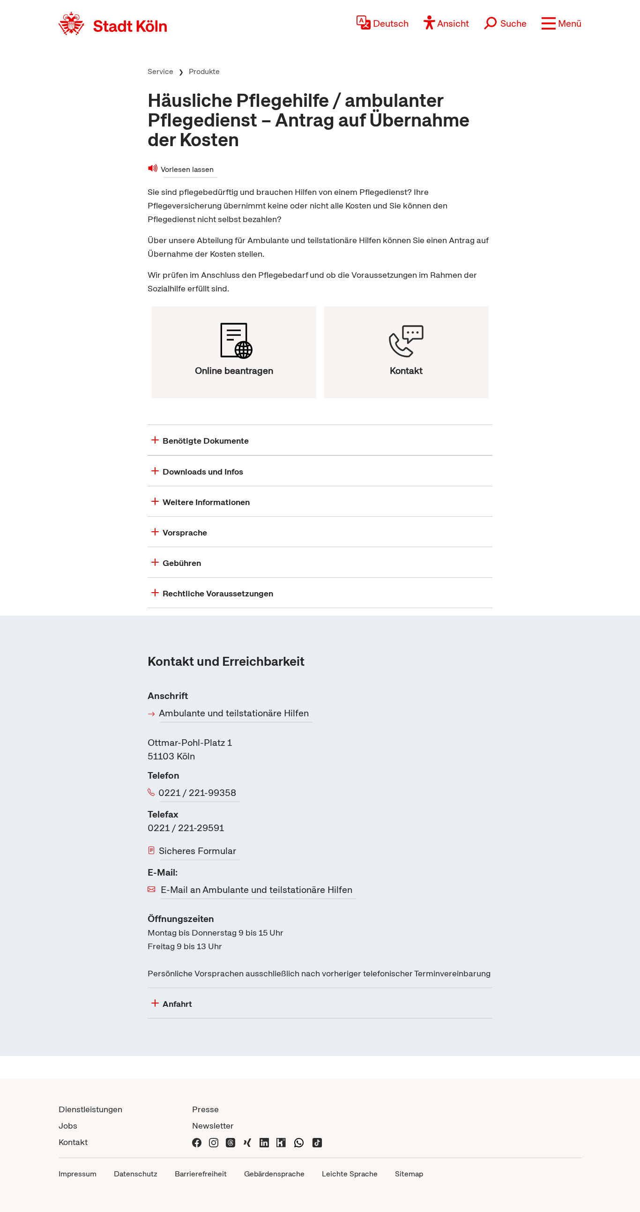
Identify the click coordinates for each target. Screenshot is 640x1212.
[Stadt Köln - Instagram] (213, 1142)
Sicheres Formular (198, 851)
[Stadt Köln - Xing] (247, 1142)
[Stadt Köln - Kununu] (281, 1142)
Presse (205, 1109)
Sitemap (409, 1174)
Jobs (68, 1125)
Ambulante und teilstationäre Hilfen (234, 713)
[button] (561, 23)
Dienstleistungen (90, 1109)
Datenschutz (135, 1174)
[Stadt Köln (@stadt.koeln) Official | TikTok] (317, 1142)
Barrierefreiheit (201, 1174)
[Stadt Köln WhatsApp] (299, 1142)
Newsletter (213, 1125)
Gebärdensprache (274, 1174)
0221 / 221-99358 (198, 793)
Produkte (204, 71)
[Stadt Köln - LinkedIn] (264, 1142)
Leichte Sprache (350, 1174)
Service (160, 71)
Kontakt (73, 1142)
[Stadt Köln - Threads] (230, 1142)
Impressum (78, 1174)
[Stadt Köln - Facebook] (196, 1142)
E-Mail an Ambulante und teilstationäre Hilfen (256, 890)
